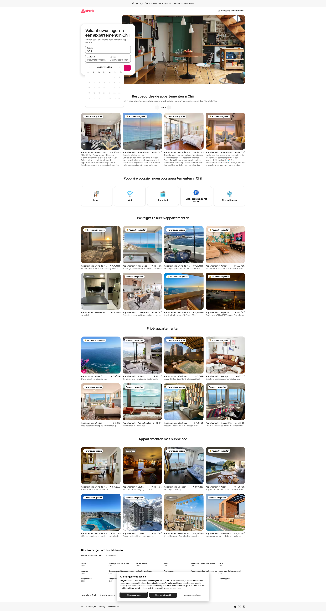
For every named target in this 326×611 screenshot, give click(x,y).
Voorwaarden (113, 606)
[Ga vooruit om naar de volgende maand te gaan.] (119, 67)
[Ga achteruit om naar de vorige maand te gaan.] (90, 67)
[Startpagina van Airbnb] (87, 11)
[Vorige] (157, 107)
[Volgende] (169, 107)
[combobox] (108, 50)
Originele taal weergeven (183, 3)
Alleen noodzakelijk (163, 595)
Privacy (102, 606)
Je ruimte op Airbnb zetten (231, 10)
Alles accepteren (134, 595)
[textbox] (96, 59)
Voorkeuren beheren (192, 595)
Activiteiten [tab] (111, 555)
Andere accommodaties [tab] (91, 555)
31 (89, 103)
